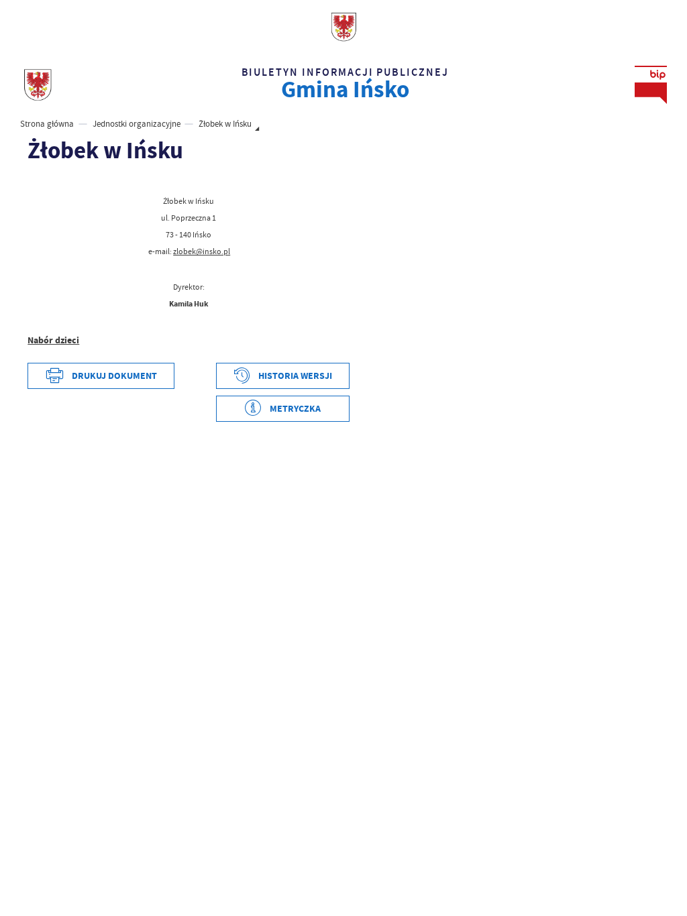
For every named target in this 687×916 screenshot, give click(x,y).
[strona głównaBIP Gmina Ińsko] (37, 85)
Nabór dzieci (53, 340)
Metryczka (295, 408)
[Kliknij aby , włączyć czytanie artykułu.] (35, 181)
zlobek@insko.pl (201, 251)
